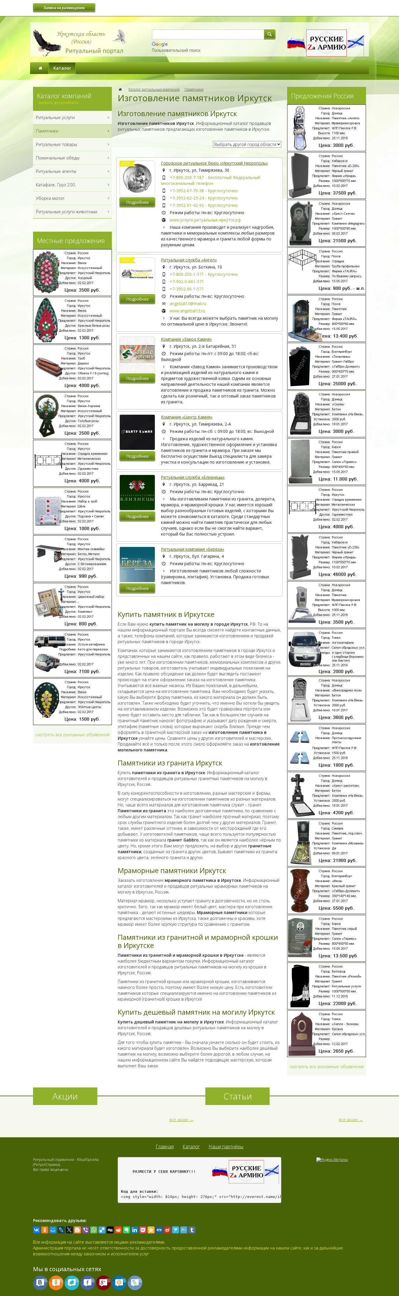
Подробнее (137, 202)
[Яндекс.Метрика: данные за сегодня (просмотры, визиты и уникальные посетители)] (332, 1159)
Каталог (62, 68)
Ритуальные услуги (55, 117)
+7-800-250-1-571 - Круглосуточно (204, 274)
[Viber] (85, 1229)
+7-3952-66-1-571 (187, 289)
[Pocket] (142, 1229)
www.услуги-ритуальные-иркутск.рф (205, 220)
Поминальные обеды (57, 158)
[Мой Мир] (52, 1229)
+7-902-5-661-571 (187, 281)
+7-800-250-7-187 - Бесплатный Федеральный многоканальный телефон (210, 180)
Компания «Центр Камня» (186, 416)
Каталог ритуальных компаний (154, 89)
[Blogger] (77, 1229)
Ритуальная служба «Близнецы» (193, 477)
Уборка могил (50, 198)
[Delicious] (101, 1229)
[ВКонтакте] (36, 1229)
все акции (178, 1119)
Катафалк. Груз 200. (56, 184)
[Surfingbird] (175, 1229)
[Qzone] (151, 1229)
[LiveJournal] (61, 1229)
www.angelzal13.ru (187, 311)
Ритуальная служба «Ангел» (189, 259)
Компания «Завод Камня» (186, 339)
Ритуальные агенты (56, 171)
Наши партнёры (226, 1146)
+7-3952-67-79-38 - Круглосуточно (204, 190)
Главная (165, 1146)
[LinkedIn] (134, 1229)
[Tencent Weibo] (183, 1229)
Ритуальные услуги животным (66, 211)
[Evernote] (126, 1229)
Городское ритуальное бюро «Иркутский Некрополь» (214, 163)
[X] (69, 1229)
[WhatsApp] (93, 1229)
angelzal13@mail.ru (188, 303)
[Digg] (110, 1229)
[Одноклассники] (44, 1229)
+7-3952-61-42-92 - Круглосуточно (204, 205)
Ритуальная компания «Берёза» (192, 549)
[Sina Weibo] (167, 1229)
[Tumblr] (191, 1229)
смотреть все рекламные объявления (72, 734)
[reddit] (118, 1229)
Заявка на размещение (64, 7)
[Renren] (159, 1229)
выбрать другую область (59, 102)
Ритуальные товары (56, 144)
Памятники (194, 89)
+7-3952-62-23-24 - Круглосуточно (204, 198)
